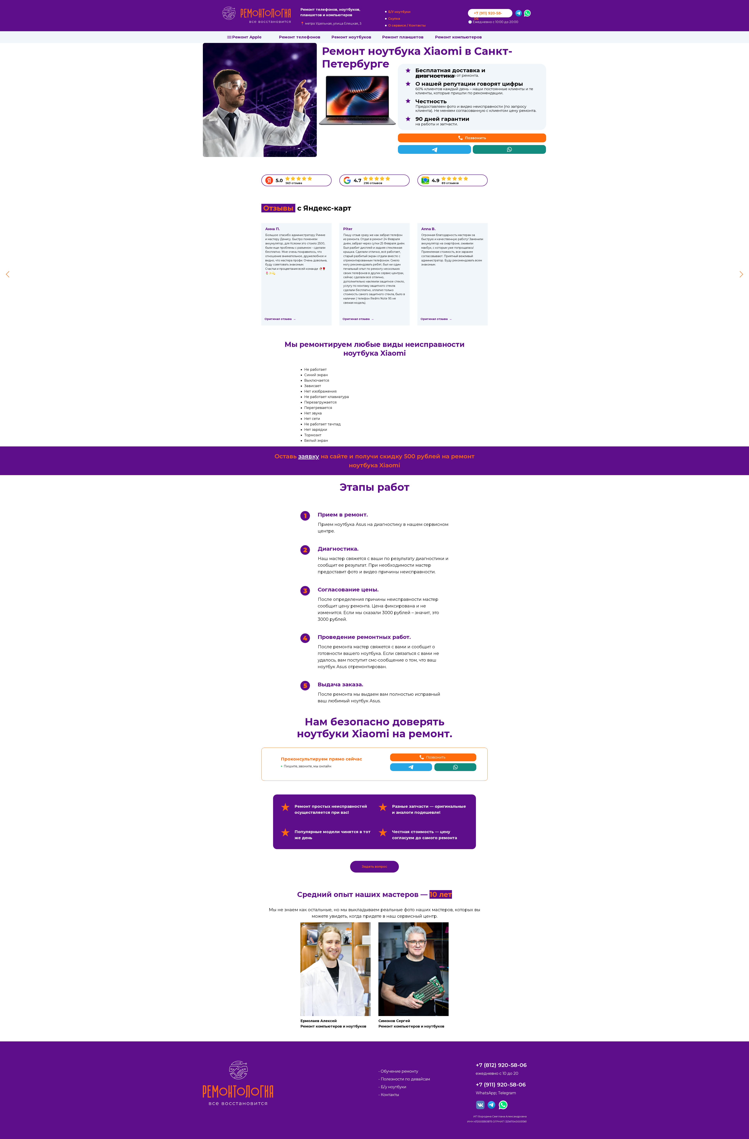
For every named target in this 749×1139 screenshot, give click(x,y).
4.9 (435, 180)
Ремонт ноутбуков (351, 37)
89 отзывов (450, 183)
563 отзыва (294, 183)
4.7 (357, 180)
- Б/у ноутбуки (392, 1087)
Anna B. (428, 229)
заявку (308, 456)
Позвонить (475, 138)
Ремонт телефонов (299, 37)
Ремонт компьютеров (458, 37)
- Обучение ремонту (398, 1071)
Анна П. (272, 229)
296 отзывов (373, 183)
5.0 (279, 180)
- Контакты (388, 1094)
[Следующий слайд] (741, 274)
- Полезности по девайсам (404, 1079)
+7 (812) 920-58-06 (501, 1065)
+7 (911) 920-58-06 (501, 1084)
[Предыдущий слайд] (7, 274)
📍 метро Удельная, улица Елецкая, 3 (330, 23)
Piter (347, 229)
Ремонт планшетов (402, 37)
